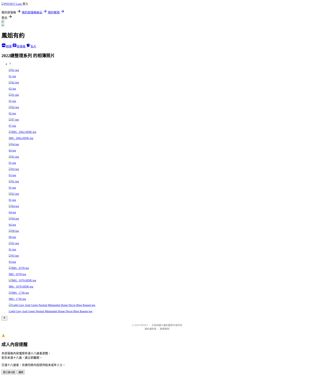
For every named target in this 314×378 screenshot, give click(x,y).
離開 (21, 372)
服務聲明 (164, 328)
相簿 (9, 46)
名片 (33, 46)
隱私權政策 (150, 328)
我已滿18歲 (9, 372)
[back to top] (4, 318)
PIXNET (144, 325)
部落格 (21, 46)
